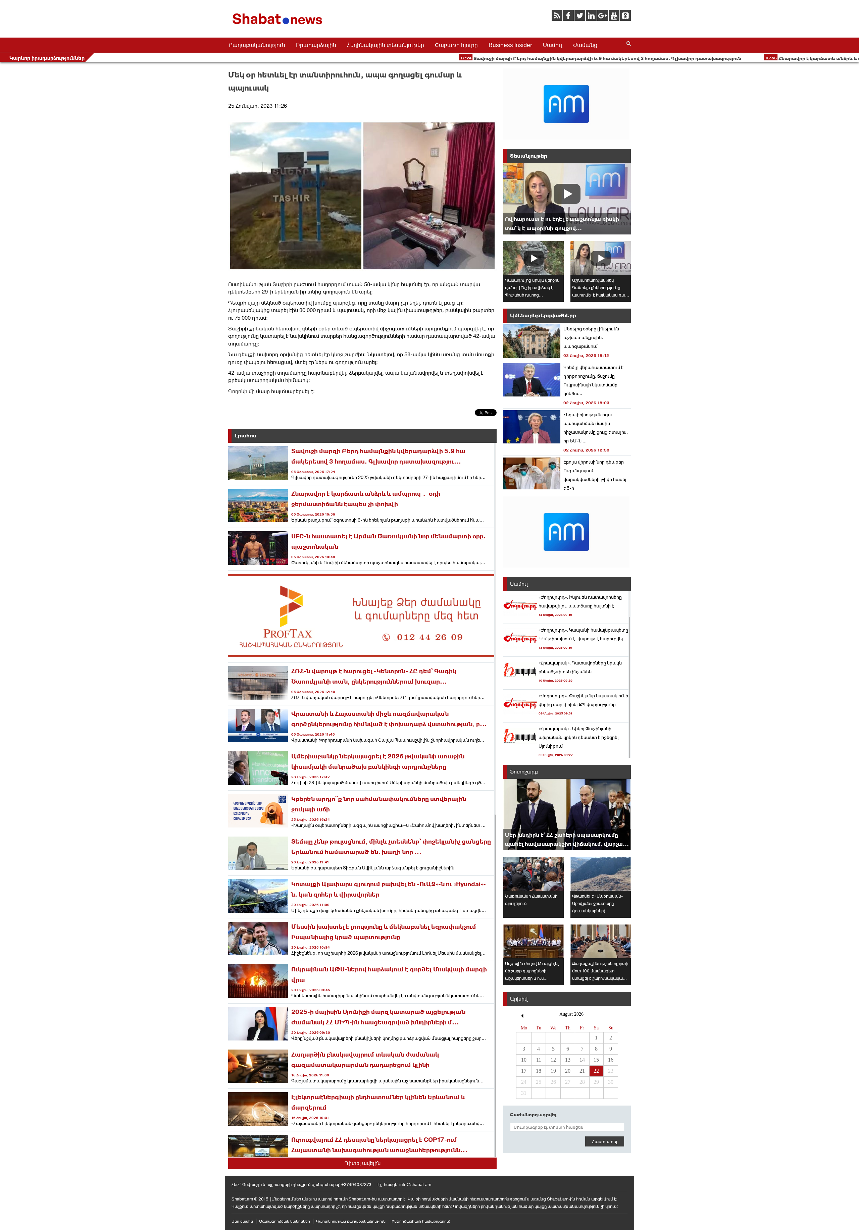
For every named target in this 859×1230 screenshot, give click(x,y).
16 (610, 1060)
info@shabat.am (415, 1184)
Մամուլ (552, 45)
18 (538, 1071)
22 (596, 1071)
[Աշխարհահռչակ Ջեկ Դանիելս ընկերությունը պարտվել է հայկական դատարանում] (600, 258)
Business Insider (510, 45)
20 (567, 1071)
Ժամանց (585, 45)
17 (523, 1071)
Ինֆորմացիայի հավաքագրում (421, 1221)
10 (523, 1060)
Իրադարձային (316, 45)
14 (582, 1060)
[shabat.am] (278, 25)
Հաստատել (604, 1141)
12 (553, 1060)
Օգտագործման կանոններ (284, 1221)
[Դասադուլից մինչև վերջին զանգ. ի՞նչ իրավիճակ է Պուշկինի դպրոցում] (533, 258)
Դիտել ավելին (363, 1163)
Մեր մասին (242, 1221)
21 (582, 1071)
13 (567, 1060)
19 (553, 1071)
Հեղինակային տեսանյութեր (385, 45)
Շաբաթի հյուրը (456, 45)
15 (596, 1060)
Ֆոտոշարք (524, 771)
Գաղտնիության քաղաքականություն (351, 1221)
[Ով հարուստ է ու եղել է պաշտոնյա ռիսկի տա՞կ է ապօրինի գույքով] (567, 198)
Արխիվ (518, 998)
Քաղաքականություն (257, 45)
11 (538, 1060)
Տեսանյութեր (528, 155)
